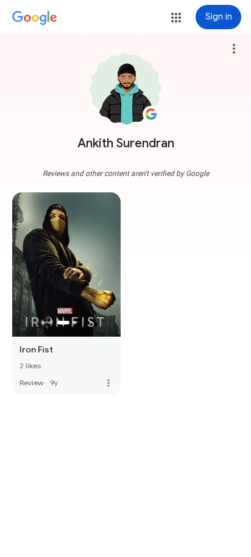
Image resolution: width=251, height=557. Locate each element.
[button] (176, 17)
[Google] (34, 18)
